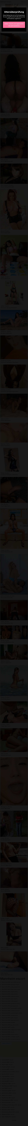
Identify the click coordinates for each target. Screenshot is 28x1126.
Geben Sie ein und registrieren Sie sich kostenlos (14, 25)
